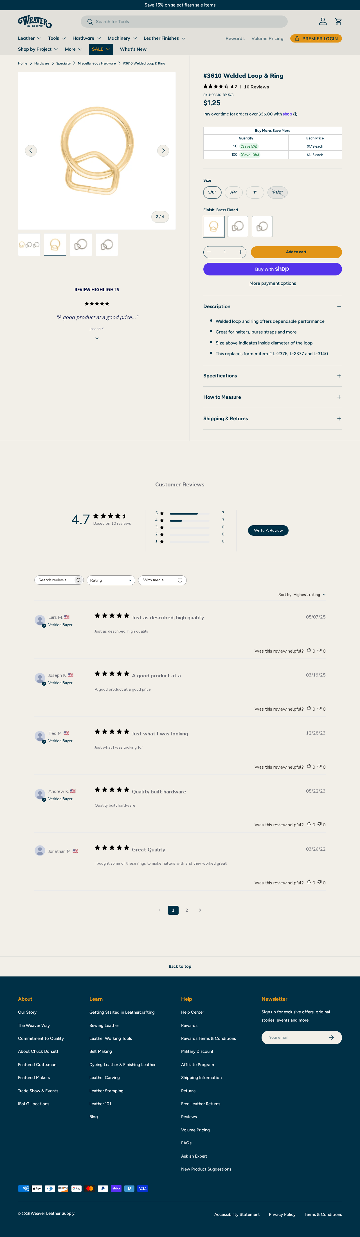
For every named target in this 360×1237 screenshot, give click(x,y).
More (70, 49)
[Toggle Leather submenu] (39, 38)
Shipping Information (201, 1077)
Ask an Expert (194, 1156)
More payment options (272, 283)
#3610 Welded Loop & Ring (144, 63)
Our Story (27, 1012)
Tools (53, 38)
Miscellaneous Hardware (97, 63)
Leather (26, 38)
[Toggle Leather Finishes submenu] (183, 38)
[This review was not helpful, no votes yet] (319, 651)
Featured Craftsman (37, 1064)
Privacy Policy (282, 1214)
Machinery (119, 38)
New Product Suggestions (206, 1169)
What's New (133, 49)
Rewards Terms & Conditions (208, 1038)
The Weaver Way (34, 1025)
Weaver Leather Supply (53, 1213)
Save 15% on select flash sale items (180, 5)
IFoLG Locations (33, 1103)
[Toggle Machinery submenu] (134, 38)
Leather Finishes (161, 38)
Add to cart (296, 251)
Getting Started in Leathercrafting (122, 1012)
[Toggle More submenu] (80, 49)
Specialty (63, 63)
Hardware (83, 38)
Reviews (189, 1116)
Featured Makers (34, 1077)
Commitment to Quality (41, 1038)
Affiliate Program (197, 1064)
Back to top (180, 966)
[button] (338, 21)
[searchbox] (54, 580)
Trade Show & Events (38, 1090)
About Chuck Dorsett (38, 1051)
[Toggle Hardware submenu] (98, 38)
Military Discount (197, 1051)
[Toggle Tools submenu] (63, 38)
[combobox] (184, 21)
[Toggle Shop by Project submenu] (56, 49)
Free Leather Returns (200, 1103)
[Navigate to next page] (200, 910)
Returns (188, 1090)
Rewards (235, 38)
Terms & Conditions (323, 1214)
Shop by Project (34, 49)
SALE (98, 49)
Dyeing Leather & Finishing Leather (122, 1064)
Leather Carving (104, 1077)
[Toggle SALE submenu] (108, 49)
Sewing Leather (104, 1025)
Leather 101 (100, 1103)
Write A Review (268, 530)
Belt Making (100, 1051)
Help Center (192, 1012)
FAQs (186, 1142)
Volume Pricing (267, 38)
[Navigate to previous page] (159, 910)
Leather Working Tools (110, 1038)
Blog (93, 1116)
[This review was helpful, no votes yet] (309, 651)
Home (22, 63)
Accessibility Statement (237, 1214)
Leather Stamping (106, 1090)
